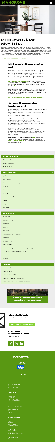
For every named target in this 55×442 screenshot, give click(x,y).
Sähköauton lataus (8, 220)
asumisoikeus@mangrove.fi (16, 140)
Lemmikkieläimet (7, 244)
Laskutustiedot (12, 430)
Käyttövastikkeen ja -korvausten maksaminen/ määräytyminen (20, 248)
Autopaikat (6, 223)
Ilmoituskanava (12, 432)
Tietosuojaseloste (13, 437)
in (16, 343)
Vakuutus (5, 186)
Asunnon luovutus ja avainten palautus (13, 278)
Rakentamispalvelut (13, 409)
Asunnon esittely (7, 271)
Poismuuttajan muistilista (9, 274)
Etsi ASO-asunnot (13, 387)
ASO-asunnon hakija (8, 163)
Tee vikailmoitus (7, 216)
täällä (16, 85)
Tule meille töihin (13, 425)
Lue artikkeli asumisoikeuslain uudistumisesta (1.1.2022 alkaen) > (27, 97)
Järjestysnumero (7, 166)
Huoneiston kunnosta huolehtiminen (13, 234)
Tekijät (10, 412)
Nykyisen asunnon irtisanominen (11, 176)
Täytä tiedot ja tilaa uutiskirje (21, 324)
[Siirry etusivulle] (13, 2)
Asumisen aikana (8, 213)
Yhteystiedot (11, 429)
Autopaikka (6, 204)
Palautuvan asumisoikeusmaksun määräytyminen (16, 281)
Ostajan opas (11, 396)
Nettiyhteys (6, 193)
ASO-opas (11, 397)
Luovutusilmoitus (7, 267)
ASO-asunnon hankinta (10, 156)
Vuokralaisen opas (13, 399)
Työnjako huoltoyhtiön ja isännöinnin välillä (14, 251)
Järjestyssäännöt (7, 241)
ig (21, 343)
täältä (33, 137)
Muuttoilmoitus (7, 179)
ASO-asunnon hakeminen (10, 159)
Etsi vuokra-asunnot (13, 386)
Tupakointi (5, 258)
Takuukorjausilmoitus (14, 400)
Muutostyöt (6, 207)
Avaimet (5, 200)
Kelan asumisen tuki (8, 197)
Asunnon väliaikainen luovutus (11, 255)
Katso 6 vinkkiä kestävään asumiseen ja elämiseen (27, 299)
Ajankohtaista (12, 424)
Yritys (9, 421)
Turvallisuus (6, 237)
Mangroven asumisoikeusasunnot (18, 81)
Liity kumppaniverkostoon (15, 433)
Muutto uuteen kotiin (9, 172)
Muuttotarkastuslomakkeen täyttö (12, 183)
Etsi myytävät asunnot (14, 384)
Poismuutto (6, 264)
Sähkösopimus (7, 190)
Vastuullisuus (11, 422)
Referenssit (11, 411)
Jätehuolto (6, 227)
